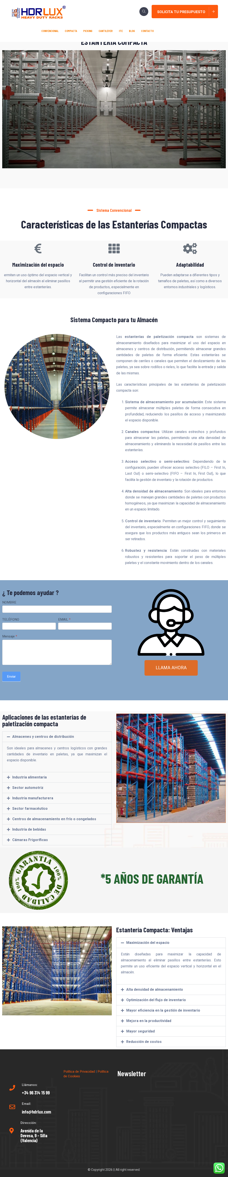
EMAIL (64, 619)
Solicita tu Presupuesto (181, 12)
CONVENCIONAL (50, 31)
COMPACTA (71, 31)
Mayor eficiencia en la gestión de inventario (163, 1010)
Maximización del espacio (147, 942)
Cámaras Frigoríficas (30, 840)
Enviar (11, 676)
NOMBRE (9, 602)
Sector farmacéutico (30, 808)
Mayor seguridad (140, 1031)
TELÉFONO (10, 619)
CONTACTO (147, 31)
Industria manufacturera (32, 798)
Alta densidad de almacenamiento (154, 989)
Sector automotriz (27, 787)
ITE (121, 31)
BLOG (132, 31)
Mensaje (9, 636)
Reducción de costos (144, 1041)
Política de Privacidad (79, 1071)
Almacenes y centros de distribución (43, 736)
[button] (57, 737)
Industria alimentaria (29, 777)
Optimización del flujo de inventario (156, 1000)
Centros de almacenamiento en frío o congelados (54, 819)
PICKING (87, 31)
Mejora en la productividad (148, 1021)
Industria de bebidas (29, 829)
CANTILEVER (106, 31)
